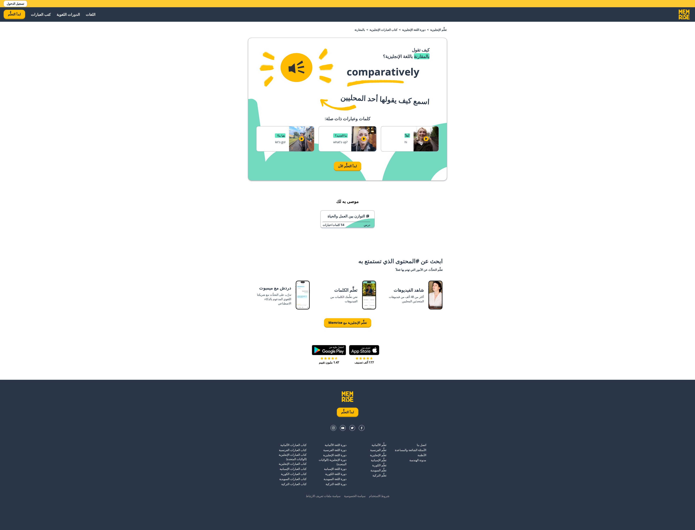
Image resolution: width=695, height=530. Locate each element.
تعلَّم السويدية (378, 470)
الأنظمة (422, 455)
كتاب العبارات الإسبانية (293, 469)
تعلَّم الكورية (379, 465)
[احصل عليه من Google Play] (329, 350)
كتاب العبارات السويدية (293, 479)
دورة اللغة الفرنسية (334, 450)
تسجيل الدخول (15, 4)
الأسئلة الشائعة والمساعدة (410, 450)
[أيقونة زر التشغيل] (426, 138)
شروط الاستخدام (379, 496)
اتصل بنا (421, 445)
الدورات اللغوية (68, 14)
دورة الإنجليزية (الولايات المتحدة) (332, 462)
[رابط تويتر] (352, 428)
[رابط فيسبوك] (362, 428)
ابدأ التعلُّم (14, 14)
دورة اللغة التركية (336, 484)
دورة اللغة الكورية (335, 474)
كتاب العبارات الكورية (294, 474)
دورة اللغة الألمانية (335, 445)
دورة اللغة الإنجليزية (414, 30)
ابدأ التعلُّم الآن (347, 166)
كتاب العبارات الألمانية (293, 445)
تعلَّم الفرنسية (378, 450)
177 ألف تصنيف (364, 362)
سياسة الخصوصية (354, 496)
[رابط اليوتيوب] (343, 428)
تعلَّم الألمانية (379, 445)
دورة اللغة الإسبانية (335, 469)
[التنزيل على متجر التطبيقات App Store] (364, 350)
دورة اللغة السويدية (335, 479)
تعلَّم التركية (379, 475)
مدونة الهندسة (417, 460)
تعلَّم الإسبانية (378, 460)
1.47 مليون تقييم (329, 362)
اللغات (91, 14)
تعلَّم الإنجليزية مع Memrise (347, 322)
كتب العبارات (41, 14)
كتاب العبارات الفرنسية (293, 450)
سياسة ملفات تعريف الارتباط (323, 496)
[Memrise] (684, 14)
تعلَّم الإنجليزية (438, 30)
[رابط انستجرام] (333, 428)
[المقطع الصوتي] (296, 67)
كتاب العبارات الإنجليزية (383, 30)
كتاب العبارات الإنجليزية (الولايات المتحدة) (293, 457)
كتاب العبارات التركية (294, 484)
